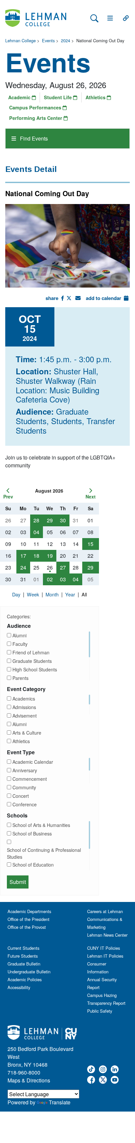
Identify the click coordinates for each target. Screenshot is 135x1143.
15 (90, 544)
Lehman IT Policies (105, 956)
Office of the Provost (27, 927)
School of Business (32, 833)
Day (17, 594)
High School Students (34, 669)
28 (36, 520)
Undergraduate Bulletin (29, 971)
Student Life (58, 97)
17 (23, 555)
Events (48, 40)
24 (23, 567)
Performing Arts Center (36, 118)
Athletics (96, 97)
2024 (65, 40)
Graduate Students (32, 661)
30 (63, 520)
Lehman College (20, 40)
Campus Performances (36, 107)
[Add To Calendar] (126, 298)
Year (70, 594)
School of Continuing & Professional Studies (44, 853)
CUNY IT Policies (103, 948)
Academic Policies (25, 979)
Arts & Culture (26, 732)
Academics (23, 698)
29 (50, 520)
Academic (20, 97)
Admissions (24, 707)
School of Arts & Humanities (41, 825)
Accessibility (19, 987)
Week (33, 594)
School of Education (33, 864)
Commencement (29, 779)
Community (24, 787)
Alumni (19, 635)
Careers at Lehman (105, 911)
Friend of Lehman (30, 652)
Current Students (23, 948)
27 (63, 567)
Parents (20, 678)
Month (53, 594)
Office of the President (28, 919)
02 (50, 579)
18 (36, 555)
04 (36, 532)
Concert (20, 796)
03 (63, 579)
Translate (59, 1102)
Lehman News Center (107, 935)
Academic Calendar (32, 762)
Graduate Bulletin (24, 964)
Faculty (20, 644)
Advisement (24, 715)
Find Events (33, 138)
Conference (24, 804)
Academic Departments (29, 911)
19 (50, 555)
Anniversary (24, 770)
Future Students (23, 956)
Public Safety (99, 1011)
